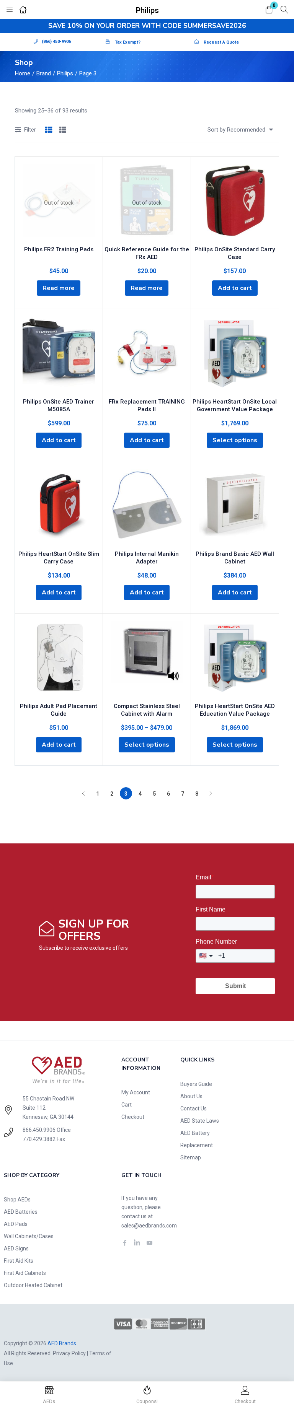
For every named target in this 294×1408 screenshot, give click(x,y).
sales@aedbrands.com (149, 1225)
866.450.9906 (39, 1130)
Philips (65, 73)
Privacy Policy (69, 1353)
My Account (135, 1092)
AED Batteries (21, 1212)
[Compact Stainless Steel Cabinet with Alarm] (147, 659)
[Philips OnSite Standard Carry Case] (235, 202)
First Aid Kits (18, 1261)
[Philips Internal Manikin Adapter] (147, 507)
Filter (30, 130)
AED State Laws (199, 1121)
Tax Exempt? (127, 42)
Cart (126, 1105)
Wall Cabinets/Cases (29, 1236)
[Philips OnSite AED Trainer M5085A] (59, 355)
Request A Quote (221, 42)
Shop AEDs (17, 1199)
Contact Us (193, 1108)
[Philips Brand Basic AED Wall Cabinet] (235, 507)
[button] (269, 10)
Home (22, 73)
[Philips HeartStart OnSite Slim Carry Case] (59, 507)
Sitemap (190, 1157)
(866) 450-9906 (56, 41)
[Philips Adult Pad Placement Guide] (59, 659)
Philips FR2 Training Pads (58, 249)
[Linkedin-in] (137, 1242)
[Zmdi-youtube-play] (149, 1242)
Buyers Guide (196, 1084)
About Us (191, 1096)
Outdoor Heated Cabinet (33, 1285)
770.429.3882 (39, 1139)
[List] (62, 130)
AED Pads (16, 1224)
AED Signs (16, 1248)
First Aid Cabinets (25, 1273)
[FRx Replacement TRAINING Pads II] (147, 355)
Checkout (132, 1117)
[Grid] (48, 130)
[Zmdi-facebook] (124, 1242)
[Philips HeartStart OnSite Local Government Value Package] (235, 355)
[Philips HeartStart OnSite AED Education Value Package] (235, 659)
